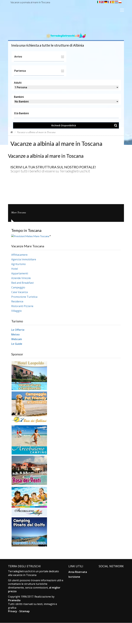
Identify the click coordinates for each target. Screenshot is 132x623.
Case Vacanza (19, 292)
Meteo (15, 334)
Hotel (14, 268)
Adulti (18, 82)
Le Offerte (17, 330)
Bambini (19, 97)
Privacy (12, 611)
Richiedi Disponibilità (63, 125)
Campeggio (18, 287)
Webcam (16, 339)
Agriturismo (18, 264)
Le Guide (16, 344)
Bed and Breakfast (22, 283)
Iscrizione (74, 577)
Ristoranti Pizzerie (22, 306)
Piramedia (14, 600)
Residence (17, 301)
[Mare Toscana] (66, 31)
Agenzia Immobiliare (23, 259)
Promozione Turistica (24, 297)
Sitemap (24, 611)
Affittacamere (19, 254)
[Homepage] (11, 132)
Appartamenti (19, 273)
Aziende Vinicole (21, 278)
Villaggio (16, 311)
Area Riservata (77, 572)
